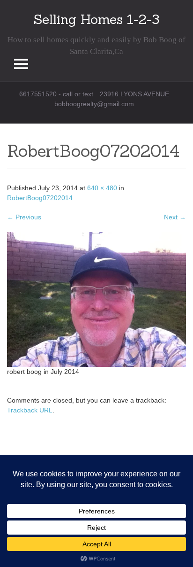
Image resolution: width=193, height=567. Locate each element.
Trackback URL (29, 410)
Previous (24, 217)
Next (175, 217)
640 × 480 (102, 188)
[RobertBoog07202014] (96, 299)
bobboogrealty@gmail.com (94, 104)
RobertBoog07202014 (40, 198)
